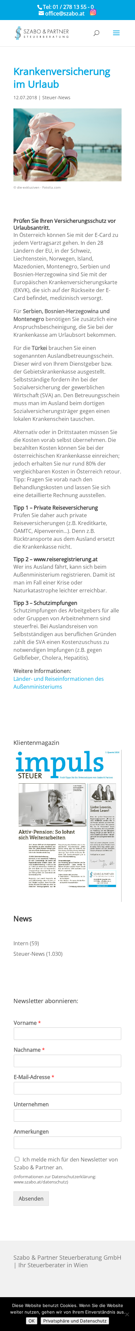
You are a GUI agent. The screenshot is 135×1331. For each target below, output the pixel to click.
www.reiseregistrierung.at (66, 559)
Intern (21, 943)
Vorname (27, 1023)
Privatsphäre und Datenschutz (74, 1320)
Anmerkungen (31, 1131)
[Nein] (127, 1314)
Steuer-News (56, 97)
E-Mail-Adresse (34, 1077)
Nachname (29, 1049)
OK (32, 1320)
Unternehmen (31, 1104)
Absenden (31, 1198)
